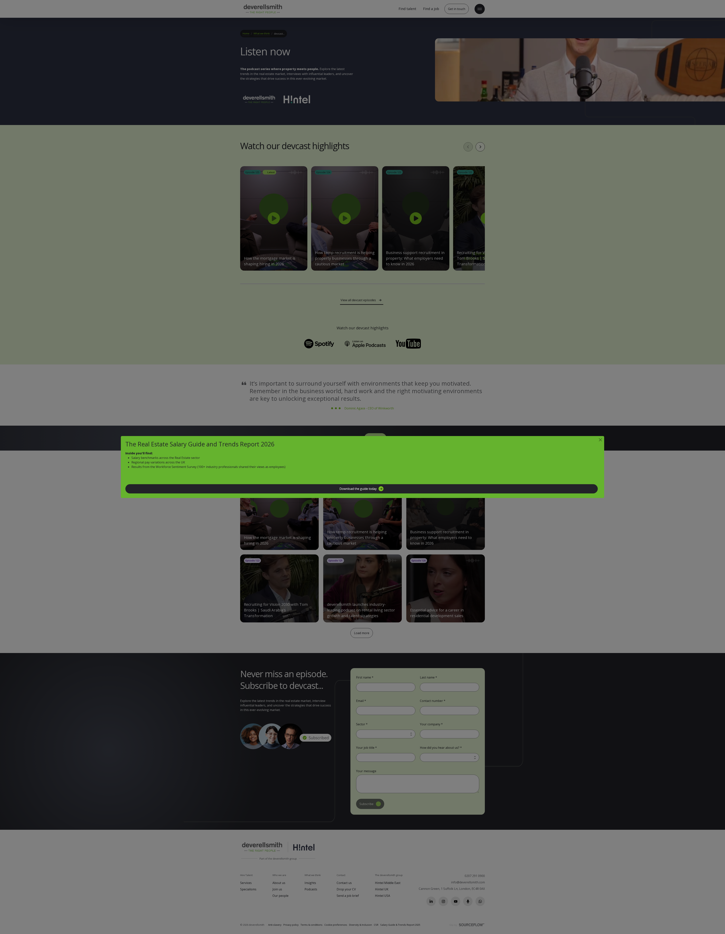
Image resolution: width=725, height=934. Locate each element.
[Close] (600, 440)
